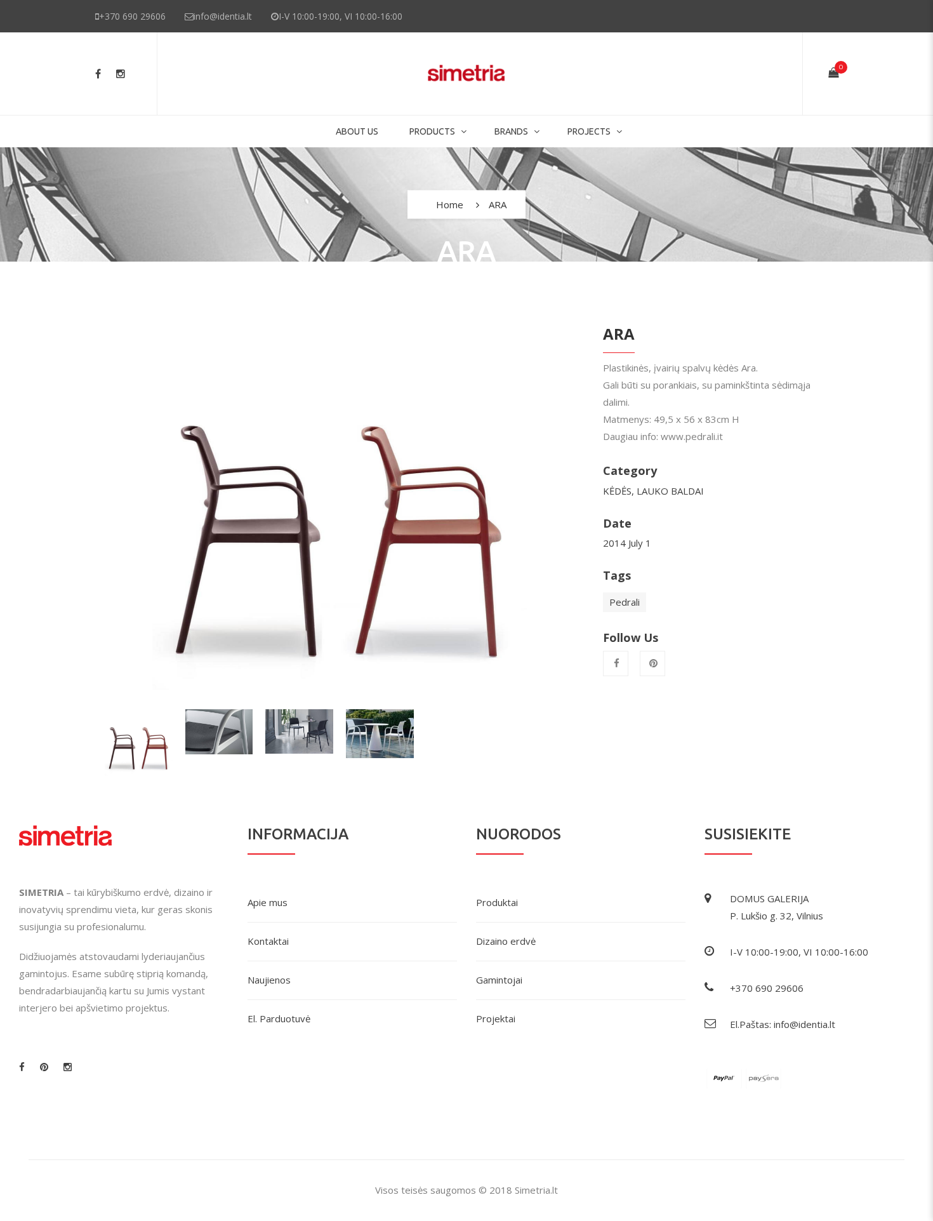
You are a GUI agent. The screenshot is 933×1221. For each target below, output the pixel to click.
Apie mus (268, 902)
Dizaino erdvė (506, 941)
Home (449, 204)
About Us (357, 131)
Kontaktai (268, 941)
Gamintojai (499, 979)
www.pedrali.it (692, 436)
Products (432, 131)
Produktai (497, 902)
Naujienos (269, 979)
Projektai (495, 1018)
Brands (511, 131)
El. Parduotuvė (279, 1018)
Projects (589, 131)
